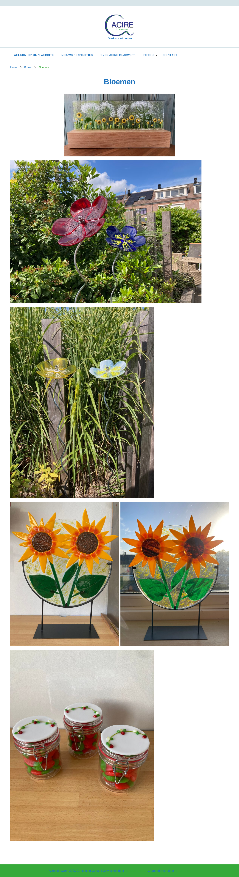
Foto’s (148, 55)
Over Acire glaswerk (118, 55)
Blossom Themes (136, 870)
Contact (170, 55)
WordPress (182, 870)
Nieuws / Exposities (77, 55)
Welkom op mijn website (34, 55)
